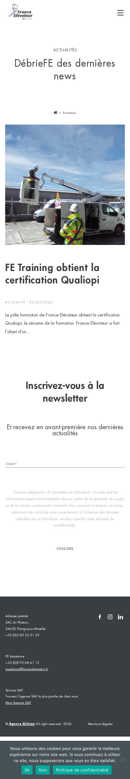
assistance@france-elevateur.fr (26, 669)
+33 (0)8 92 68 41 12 (22, 663)
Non (43, 769)
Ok (27, 769)
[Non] (122, 760)
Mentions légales (100, 724)
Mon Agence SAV (18, 703)
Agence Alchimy (22, 724)
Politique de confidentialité (82, 769)
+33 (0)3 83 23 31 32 (22, 635)
